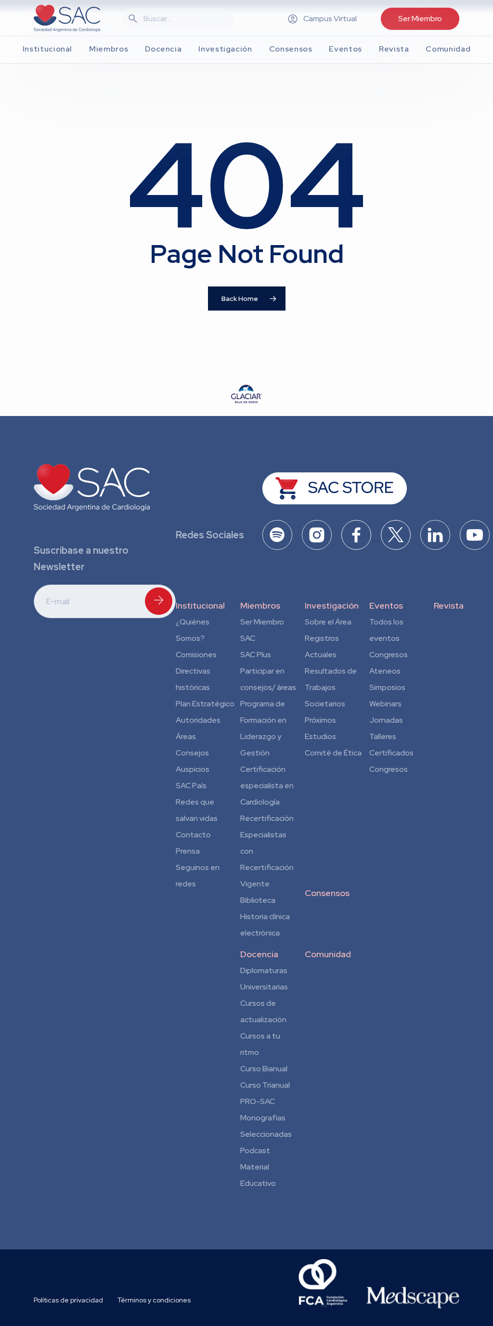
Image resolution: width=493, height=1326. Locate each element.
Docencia (259, 954)
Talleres (382, 736)
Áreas (186, 736)
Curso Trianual (265, 1085)
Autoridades (198, 720)
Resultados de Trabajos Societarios (331, 687)
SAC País (191, 785)
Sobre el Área (328, 622)
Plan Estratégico (205, 704)
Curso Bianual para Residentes (263, 1070)
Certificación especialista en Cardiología (267, 785)
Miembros (260, 605)
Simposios (387, 687)
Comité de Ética (333, 753)
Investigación (332, 605)
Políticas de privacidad (68, 1300)
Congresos (388, 655)
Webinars (385, 704)
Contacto (193, 835)
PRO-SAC (257, 1101)
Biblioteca (257, 900)
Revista (449, 605)
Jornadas (386, 720)
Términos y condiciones (154, 1300)
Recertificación (267, 818)
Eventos (386, 605)
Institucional (200, 605)
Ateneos (385, 671)
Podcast (255, 1150)
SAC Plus (255, 655)
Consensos (327, 892)
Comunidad (328, 954)
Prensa (188, 851)
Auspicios (192, 769)
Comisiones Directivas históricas (196, 671)
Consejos (192, 753)
